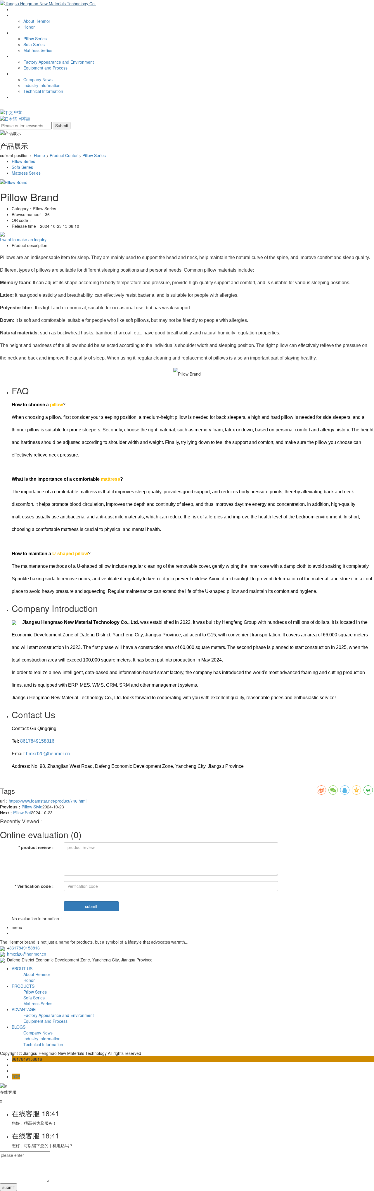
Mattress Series (37, 50)
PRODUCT (22, 33)
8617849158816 (37, 741)
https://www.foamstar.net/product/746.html (47, 801)
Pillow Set (22, 812)
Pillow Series (35, 38)
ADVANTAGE (24, 56)
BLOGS (18, 74)
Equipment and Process (45, 68)
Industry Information (41, 85)
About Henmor (36, 21)
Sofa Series (34, 44)
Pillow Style (32, 807)
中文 (17, 112)
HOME (18, 9)
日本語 (23, 118)
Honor (29, 27)
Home (39, 155)
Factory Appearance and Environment (58, 62)
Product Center (64, 155)
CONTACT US (25, 97)
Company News (38, 79)
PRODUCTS (23, 986)
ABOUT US (22, 15)
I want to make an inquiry (23, 239)
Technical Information (43, 91)
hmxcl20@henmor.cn (48, 753)
